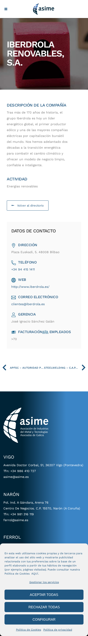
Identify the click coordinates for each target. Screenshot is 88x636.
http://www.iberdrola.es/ (30, 286)
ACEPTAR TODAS (44, 595)
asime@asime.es (16, 477)
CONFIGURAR (44, 619)
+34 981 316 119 (22, 514)
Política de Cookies (28, 629)
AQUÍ (34, 573)
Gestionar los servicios (44, 582)
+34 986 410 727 (23, 471)
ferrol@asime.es (15, 520)
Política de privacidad (57, 629)
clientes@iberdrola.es (28, 304)
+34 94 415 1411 (23, 269)
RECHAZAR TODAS (44, 607)
